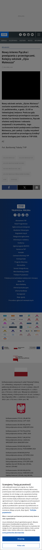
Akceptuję (21, 539)
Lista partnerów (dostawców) (13, 533)
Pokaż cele (21, 546)
